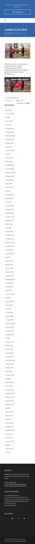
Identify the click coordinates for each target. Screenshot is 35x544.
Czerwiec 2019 (9, 375)
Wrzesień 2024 (9, 176)
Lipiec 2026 (8, 110)
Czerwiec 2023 (9, 217)
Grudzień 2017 (9, 427)
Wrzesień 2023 (9, 213)
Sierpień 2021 (9, 287)
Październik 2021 (10, 279)
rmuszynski (10, 100)
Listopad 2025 (9, 132)
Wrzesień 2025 (9, 139)
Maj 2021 (7, 298)
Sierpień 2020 (9, 331)
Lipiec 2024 (8, 184)
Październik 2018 (10, 393)
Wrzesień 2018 (9, 397)
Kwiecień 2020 (9, 342)
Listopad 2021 (9, 276)
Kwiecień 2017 (9, 449)
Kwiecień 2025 (9, 158)
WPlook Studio (22, 541)
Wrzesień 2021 (9, 283)
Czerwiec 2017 (9, 441)
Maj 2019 (7, 379)
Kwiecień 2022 (9, 261)
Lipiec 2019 (8, 371)
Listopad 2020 (9, 320)
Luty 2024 (8, 202)
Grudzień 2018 (9, 390)
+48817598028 (13, 482)
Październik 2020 (10, 323)
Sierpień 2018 (9, 401)
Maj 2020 (7, 338)
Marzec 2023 (9, 224)
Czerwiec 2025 (9, 150)
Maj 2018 (7, 408)
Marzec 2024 (9, 198)
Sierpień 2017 (9, 438)
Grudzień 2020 (9, 316)
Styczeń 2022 (9, 268)
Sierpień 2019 (9, 368)
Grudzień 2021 (9, 272)
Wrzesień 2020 (9, 327)
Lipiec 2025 (8, 147)
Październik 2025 (10, 136)
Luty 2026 (8, 125)
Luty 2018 (8, 419)
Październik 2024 (10, 172)
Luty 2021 (8, 309)
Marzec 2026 (9, 121)
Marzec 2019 (9, 386)
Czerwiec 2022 (9, 253)
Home (5, 33)
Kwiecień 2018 (9, 412)
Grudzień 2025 (9, 128)
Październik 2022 (10, 242)
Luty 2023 (8, 228)
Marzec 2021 (9, 305)
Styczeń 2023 (9, 231)
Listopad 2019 (9, 357)
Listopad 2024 (9, 169)
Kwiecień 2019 (9, 382)
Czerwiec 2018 (9, 404)
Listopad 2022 (9, 239)
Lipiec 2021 (8, 290)
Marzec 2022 (9, 265)
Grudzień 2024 (9, 165)
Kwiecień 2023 (9, 220)
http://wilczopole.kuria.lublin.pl (18, 486)
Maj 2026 (7, 117)
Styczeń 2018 (9, 423)
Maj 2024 (7, 191)
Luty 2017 (8, 452)
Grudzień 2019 (9, 353)
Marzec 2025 (9, 161)
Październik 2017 (10, 430)
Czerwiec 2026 (9, 114)
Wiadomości (11, 33)
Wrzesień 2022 (9, 246)
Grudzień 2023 (9, 206)
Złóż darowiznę (17, 12)
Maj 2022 (7, 257)
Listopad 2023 (9, 209)
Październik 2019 (10, 360)
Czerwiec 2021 (9, 294)
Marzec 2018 (9, 415)
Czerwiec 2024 (9, 187)
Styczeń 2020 (9, 349)
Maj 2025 (7, 154)
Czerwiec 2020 (9, 334)
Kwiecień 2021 (9, 301)
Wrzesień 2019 (9, 364)
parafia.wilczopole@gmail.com (17, 484)
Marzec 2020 (9, 346)
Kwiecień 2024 (9, 195)
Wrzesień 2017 (9, 434)
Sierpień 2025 (9, 143)
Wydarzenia (18, 33)
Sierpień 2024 (9, 180)
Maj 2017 (7, 445)
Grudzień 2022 (9, 235)
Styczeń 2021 (9, 312)
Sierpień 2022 (9, 250)
